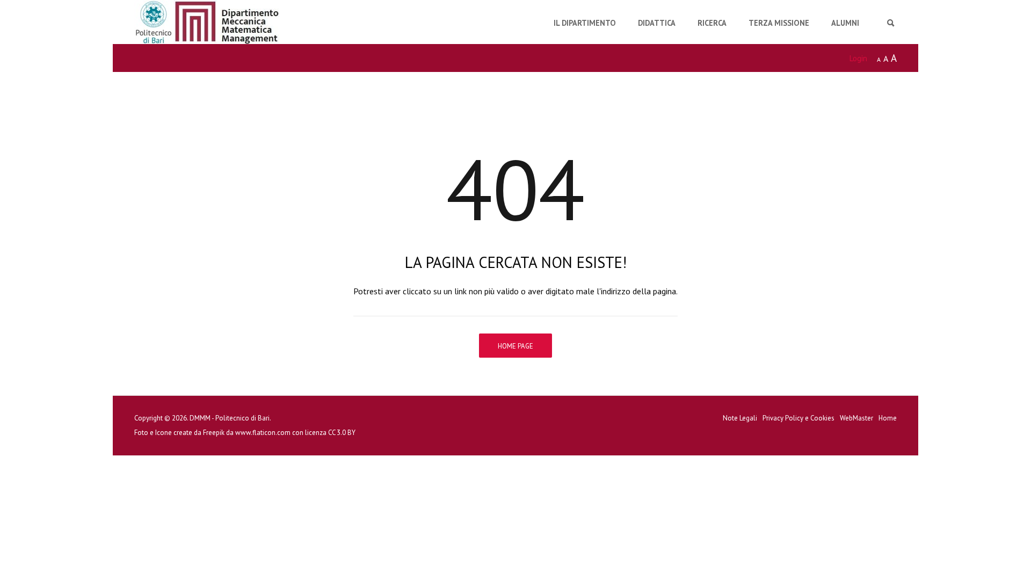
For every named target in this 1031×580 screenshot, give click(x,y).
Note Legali (740, 418)
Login (858, 58)
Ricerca (712, 23)
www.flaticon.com (263, 432)
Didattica (657, 23)
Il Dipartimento (585, 23)
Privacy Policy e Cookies (798, 418)
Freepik (213, 432)
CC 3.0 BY (341, 432)
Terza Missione (779, 23)
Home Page (515, 346)
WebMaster (856, 418)
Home (887, 418)
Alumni (845, 23)
